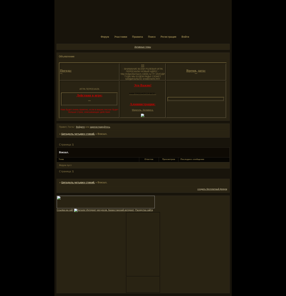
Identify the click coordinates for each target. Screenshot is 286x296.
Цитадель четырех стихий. (78, 134)
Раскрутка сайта (144, 210)
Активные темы (142, 47)
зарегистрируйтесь (100, 127)
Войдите (80, 127)
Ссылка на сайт (65, 210)
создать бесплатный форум (212, 189)
